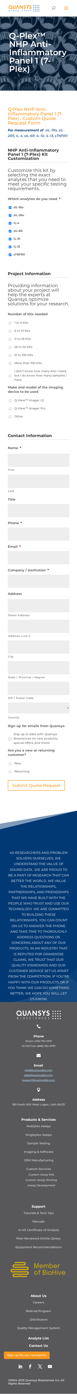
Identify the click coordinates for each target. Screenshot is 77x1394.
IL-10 (17, 239)
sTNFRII (19, 254)
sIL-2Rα (19, 215)
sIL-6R (18, 231)
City (11, 656)
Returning (22, 771)
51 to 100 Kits (23, 355)
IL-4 (16, 223)
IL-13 (17, 246)
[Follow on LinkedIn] (20, 1366)
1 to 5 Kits (21, 323)
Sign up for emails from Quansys (36, 726)
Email (14, 547)
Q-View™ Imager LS (29, 400)
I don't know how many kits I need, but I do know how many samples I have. (40, 375)
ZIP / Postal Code (21, 698)
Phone (15, 523)
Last (11, 491)
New (17, 763)
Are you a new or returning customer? (31, 752)
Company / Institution (28, 570)
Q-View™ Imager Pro (30, 408)
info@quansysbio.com (38, 1070)
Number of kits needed (28, 314)
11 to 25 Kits (22, 339)
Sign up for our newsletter (26, 1355)
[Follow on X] (40, 1366)
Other (18, 416)
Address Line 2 (19, 636)
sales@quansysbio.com (38, 1075)
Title (11, 499)
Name (14, 448)
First (11, 469)
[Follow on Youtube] (50, 1366)
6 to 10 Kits (22, 331)
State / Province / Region (26, 677)
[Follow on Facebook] (30, 1366)
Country (14, 717)
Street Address (19, 615)
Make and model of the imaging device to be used (35, 389)
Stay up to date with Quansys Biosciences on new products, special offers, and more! (36, 738)
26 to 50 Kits (23, 347)
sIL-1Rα (19, 207)
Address (15, 594)
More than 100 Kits (28, 363)
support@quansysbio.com (38, 1080)
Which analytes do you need (34, 199)
